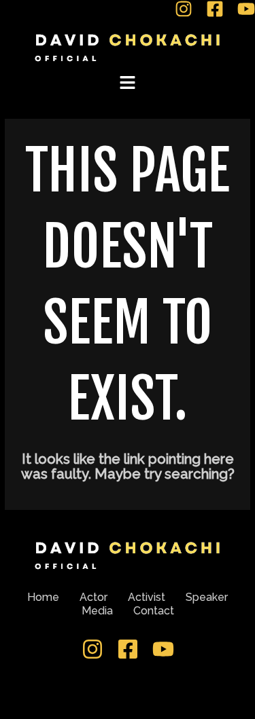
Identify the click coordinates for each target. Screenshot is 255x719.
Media (97, 610)
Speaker (207, 597)
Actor (93, 597)
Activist (146, 597)
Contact (153, 610)
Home (43, 597)
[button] (127, 83)
